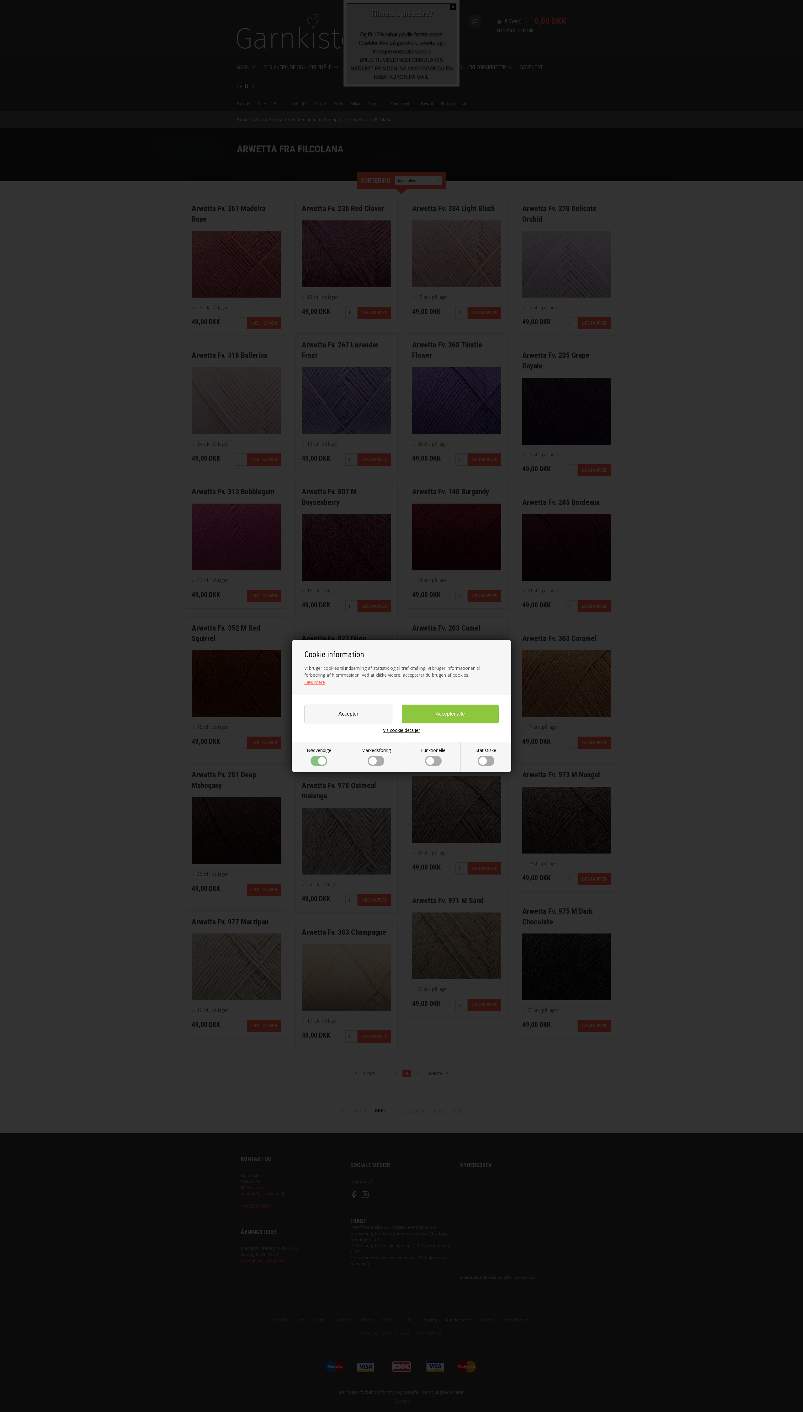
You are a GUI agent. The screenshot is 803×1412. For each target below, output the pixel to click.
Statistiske (486, 750)
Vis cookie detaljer (401, 730)
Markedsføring (376, 750)
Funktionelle (433, 750)
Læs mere (314, 682)
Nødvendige (319, 750)
